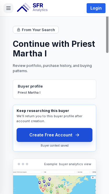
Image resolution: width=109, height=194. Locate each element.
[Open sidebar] (8, 8)
